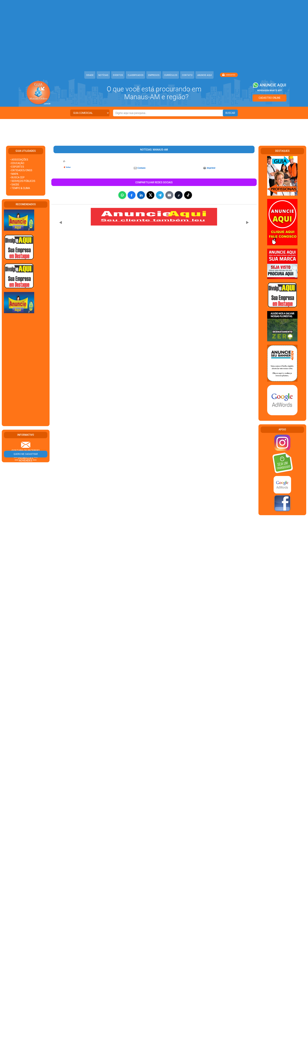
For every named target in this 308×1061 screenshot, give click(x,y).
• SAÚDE (14, 184)
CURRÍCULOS (170, 75)
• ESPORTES (17, 166)
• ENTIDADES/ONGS (21, 170)
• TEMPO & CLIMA (20, 188)
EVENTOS (118, 75)
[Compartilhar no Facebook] (131, 195)
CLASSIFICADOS (135, 75)
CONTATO (187, 75)
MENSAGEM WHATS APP (269, 90)
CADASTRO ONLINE (270, 97)
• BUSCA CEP (17, 177)
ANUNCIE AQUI (204, 75)
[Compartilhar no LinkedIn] (141, 195)
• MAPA (14, 173)
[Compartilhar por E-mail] (169, 195)
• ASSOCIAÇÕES (19, 159)
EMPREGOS (153, 75)
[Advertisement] (154, 131)
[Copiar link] (179, 195)
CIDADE (90, 75)
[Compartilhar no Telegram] (160, 195)
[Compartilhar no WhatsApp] (122, 195)
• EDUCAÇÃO (17, 163)
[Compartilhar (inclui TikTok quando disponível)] (188, 195)
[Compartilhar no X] (150, 195)
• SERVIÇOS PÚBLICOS (22, 181)
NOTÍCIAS (103, 75)
